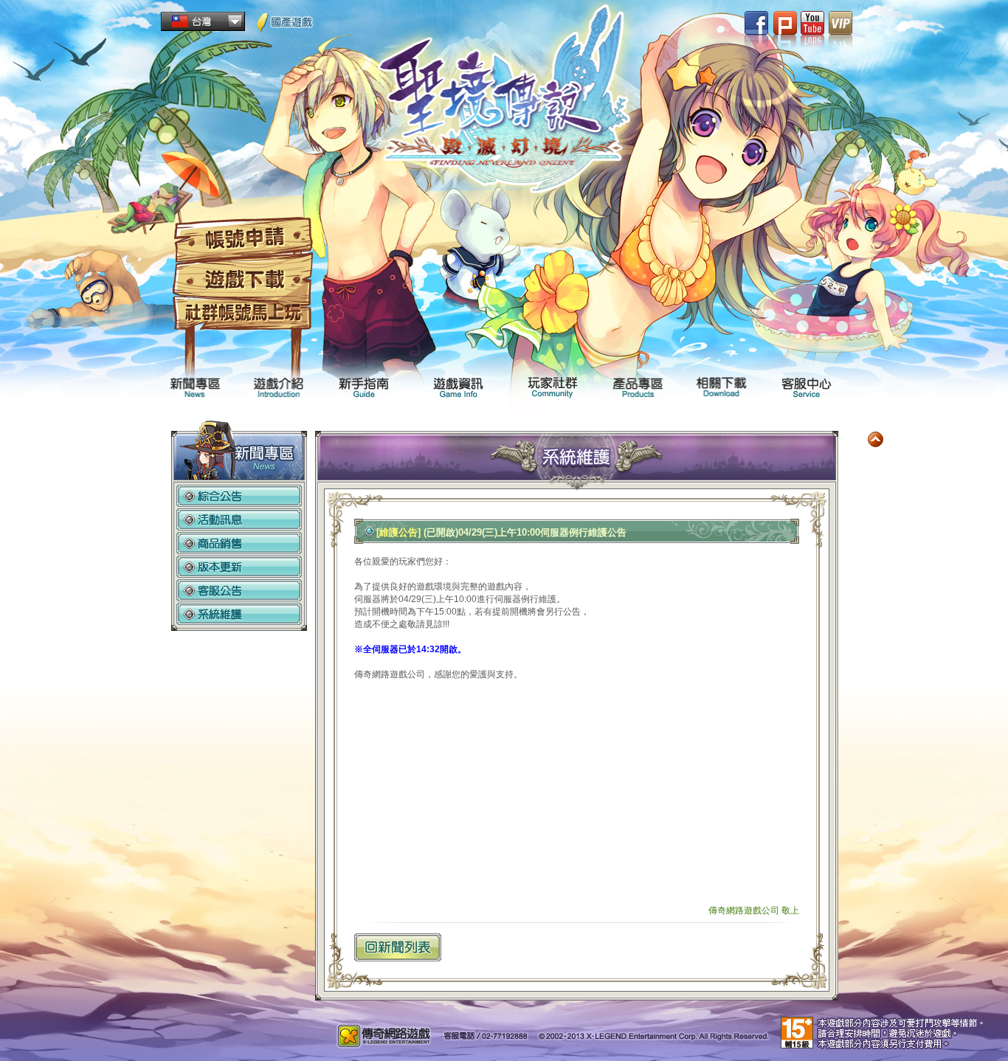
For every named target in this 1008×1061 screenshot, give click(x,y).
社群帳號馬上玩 (243, 314)
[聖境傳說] (504, 104)
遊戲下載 (243, 280)
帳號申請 (243, 240)
